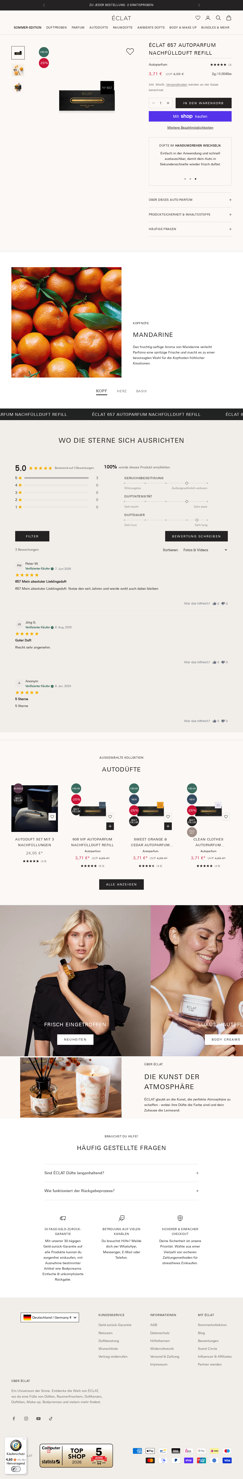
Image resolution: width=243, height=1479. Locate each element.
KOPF (101, 391)
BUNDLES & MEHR (215, 27)
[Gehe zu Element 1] (18, 52)
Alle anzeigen (121, 884)
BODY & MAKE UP (182, 27)
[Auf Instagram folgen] (26, 1418)
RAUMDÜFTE (123, 27)
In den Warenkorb (203, 103)
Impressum (159, 1364)
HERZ (121, 391)
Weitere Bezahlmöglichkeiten (190, 127)
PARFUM (78, 27)
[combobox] (50, 1317)
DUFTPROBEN (56, 27)
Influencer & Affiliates (215, 1356)
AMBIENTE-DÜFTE (151, 27)
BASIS (141, 391)
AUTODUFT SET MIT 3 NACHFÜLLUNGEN (34, 842)
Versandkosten (176, 84)
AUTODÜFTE (98, 27)
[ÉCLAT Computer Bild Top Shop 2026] (76, 1456)
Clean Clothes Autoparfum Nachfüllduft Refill (208, 842)
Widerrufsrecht (162, 1349)
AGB (153, 1325)
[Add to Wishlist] (130, 51)
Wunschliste (108, 1349)
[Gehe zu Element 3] (18, 87)
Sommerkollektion (212, 1325)
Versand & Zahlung (164, 1356)
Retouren (105, 1333)
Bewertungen (208, 1341)
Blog (201, 1333)
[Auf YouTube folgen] (38, 1418)
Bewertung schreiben (196, 536)
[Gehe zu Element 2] (18, 70)
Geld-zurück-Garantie (114, 1325)
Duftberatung (108, 1341)
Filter (32, 536)
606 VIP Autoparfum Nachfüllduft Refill (92, 842)
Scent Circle (207, 1349)
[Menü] (24, 1440)
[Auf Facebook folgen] (13, 1418)
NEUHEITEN (75, 1039)
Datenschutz (159, 1333)
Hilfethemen (160, 1341)
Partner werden (210, 1364)
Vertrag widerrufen (112, 1356)
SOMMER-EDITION (28, 27)
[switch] (16, 1469)
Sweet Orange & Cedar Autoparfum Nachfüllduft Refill (150, 842)
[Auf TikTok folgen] (50, 1418)
